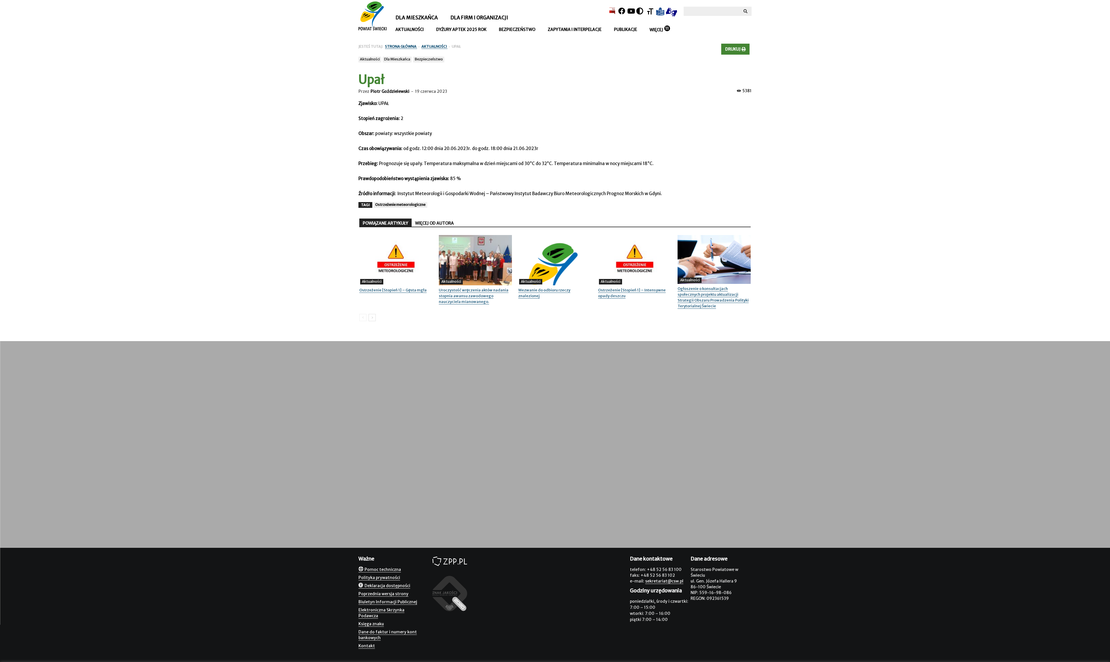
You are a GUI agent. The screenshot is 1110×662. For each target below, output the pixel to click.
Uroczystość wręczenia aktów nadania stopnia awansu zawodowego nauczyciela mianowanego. (473, 296)
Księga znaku (371, 623)
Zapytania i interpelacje (575, 29)
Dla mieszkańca (416, 17)
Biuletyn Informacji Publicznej (387, 601)
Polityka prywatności (379, 577)
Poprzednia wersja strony (383, 593)
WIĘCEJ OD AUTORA (434, 223)
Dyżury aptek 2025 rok (461, 29)
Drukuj (733, 49)
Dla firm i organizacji (479, 17)
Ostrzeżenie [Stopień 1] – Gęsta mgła (393, 290)
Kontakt (366, 645)
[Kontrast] (639, 11)
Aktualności (409, 29)
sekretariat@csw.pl (664, 581)
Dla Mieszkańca (397, 59)
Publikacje (625, 29)
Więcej (656, 29)
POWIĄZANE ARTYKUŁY (385, 223)
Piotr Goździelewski (390, 91)
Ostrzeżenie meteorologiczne (400, 204)
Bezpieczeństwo (517, 29)
